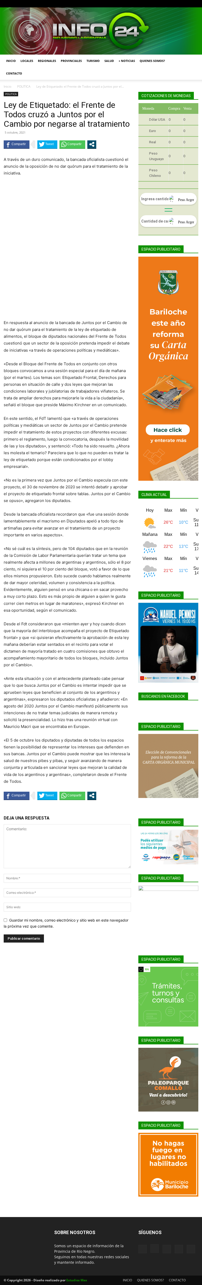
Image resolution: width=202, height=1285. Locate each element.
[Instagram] (168, 3)
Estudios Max (76, 1280)
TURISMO (93, 61)
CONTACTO (14, 73)
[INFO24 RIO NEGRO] (101, 31)
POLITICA (24, 86)
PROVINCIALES (71, 61)
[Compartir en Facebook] (16, 144)
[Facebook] (160, 3)
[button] (192, 61)
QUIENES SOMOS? (152, 61)
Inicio (7, 86)
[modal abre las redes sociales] (91, 144)
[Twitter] (186, 3)
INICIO (11, 61)
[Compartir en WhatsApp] (72, 144)
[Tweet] (47, 144)
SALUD (109, 61)
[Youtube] (194, 3)
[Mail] (177, 3)
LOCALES (27, 61)
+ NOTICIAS (127, 61)
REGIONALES (47, 61)
